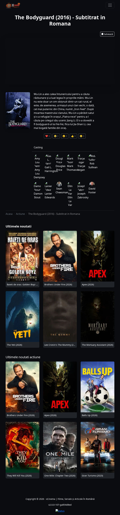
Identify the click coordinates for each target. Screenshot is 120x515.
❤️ (47, 136)
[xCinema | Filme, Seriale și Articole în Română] (13, 5)
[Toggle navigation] (110, 5)
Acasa (9, 214)
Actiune (20, 214)
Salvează (108, 34)
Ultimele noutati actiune (23, 357)
